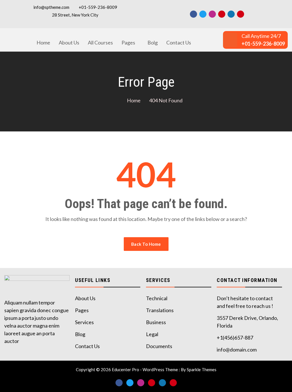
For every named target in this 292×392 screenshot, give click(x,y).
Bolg (152, 42)
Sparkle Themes (201, 369)
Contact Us (178, 42)
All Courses (100, 42)
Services (84, 322)
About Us (69, 42)
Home (43, 42)
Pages (128, 42)
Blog (80, 334)
